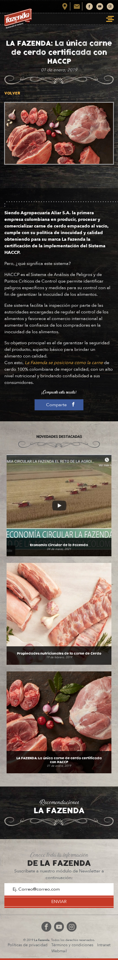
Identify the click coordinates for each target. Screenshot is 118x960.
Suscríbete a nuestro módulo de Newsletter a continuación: (59, 874)
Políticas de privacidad (27, 945)
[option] (59, 133)
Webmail (59, 951)
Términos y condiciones (72, 945)
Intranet (103, 945)
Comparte (57, 405)
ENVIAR (59, 902)
